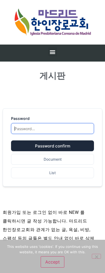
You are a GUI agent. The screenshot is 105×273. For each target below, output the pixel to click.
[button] (52, 51)
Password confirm (52, 146)
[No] (96, 256)
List (52, 172)
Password (20, 118)
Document (53, 159)
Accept (52, 262)
